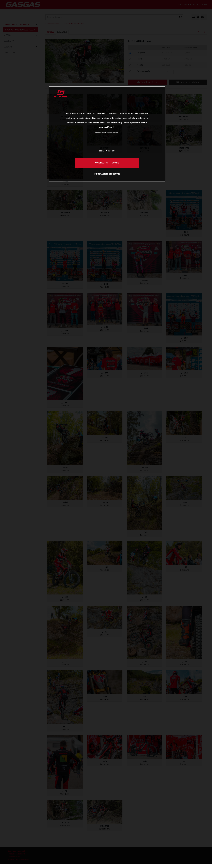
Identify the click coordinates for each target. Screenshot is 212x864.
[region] (107, 133)
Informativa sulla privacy (103, 132)
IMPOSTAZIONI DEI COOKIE (107, 173)
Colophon (115, 132)
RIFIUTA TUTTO (107, 150)
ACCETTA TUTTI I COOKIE (107, 162)
